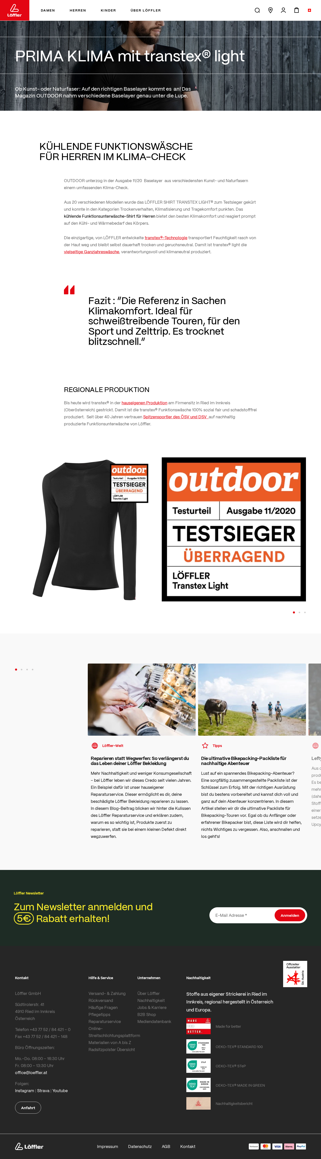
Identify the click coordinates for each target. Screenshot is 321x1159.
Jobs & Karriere (152, 1007)
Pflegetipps (99, 1014)
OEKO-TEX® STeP (231, 1066)
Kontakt (187, 1146)
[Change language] (309, 10)
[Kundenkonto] (283, 10)
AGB (166, 1146)
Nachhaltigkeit (151, 1000)
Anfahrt (28, 1108)
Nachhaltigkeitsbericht (234, 1103)
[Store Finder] (270, 10)
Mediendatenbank (154, 1021)
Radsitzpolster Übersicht (112, 1049)
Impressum (107, 1146)
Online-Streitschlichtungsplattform (112, 1032)
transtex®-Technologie (166, 237)
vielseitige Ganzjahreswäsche (91, 251)
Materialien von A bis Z (110, 1042)
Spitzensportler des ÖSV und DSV (176, 417)
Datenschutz (140, 1146)
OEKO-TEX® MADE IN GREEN (240, 1085)
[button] (294, 612)
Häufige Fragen (103, 1007)
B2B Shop (146, 1014)
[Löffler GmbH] (14, 10)
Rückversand (101, 1000)
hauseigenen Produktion (144, 403)
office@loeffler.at (31, 1072)
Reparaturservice (105, 1021)
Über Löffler (148, 993)
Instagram (24, 1090)
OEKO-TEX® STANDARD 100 (239, 1046)
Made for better (228, 1026)
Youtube (60, 1090)
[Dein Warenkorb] (296, 10)
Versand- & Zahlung (107, 993)
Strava (43, 1090)
